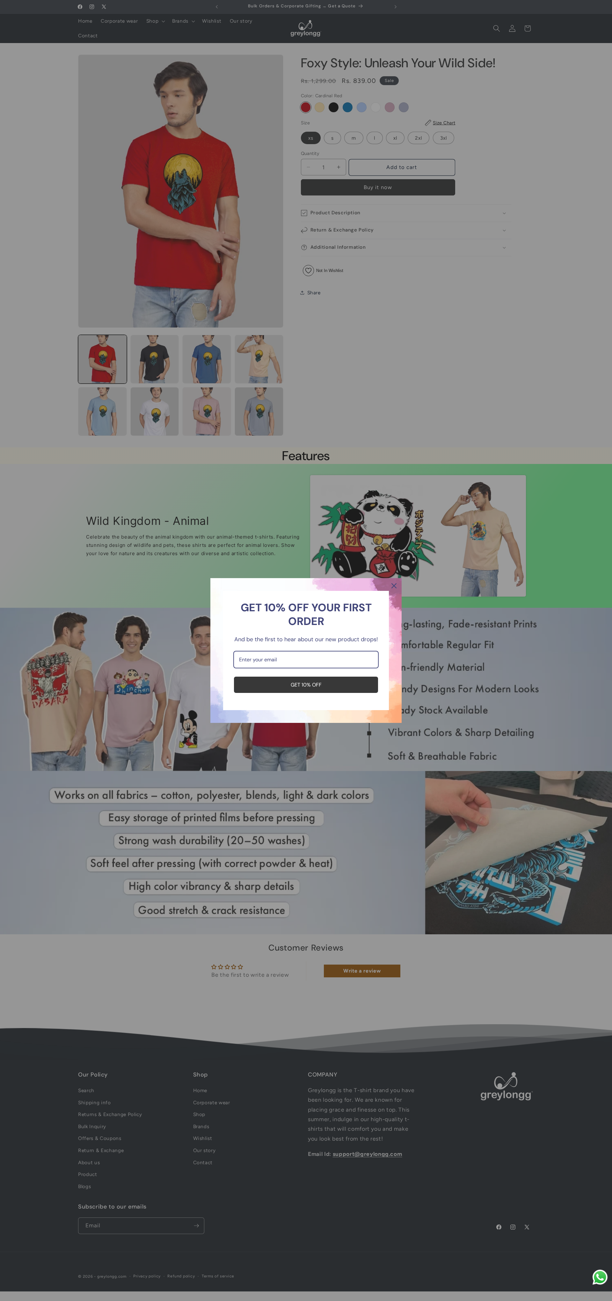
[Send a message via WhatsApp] (600, 1277)
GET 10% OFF (306, 684)
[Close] (394, 585)
